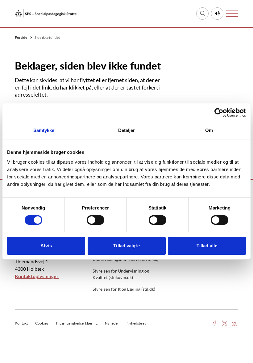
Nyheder (112, 323)
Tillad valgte (126, 245)
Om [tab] (209, 130)
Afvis (46, 245)
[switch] (95, 220)
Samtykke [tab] (44, 130)
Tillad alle (207, 245)
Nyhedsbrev (136, 323)
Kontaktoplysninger (37, 276)
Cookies (41, 323)
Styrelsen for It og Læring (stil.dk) (124, 289)
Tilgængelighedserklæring (76, 323)
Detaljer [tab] (126, 130)
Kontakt (21, 323)
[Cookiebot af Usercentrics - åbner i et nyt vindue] (219, 112)
